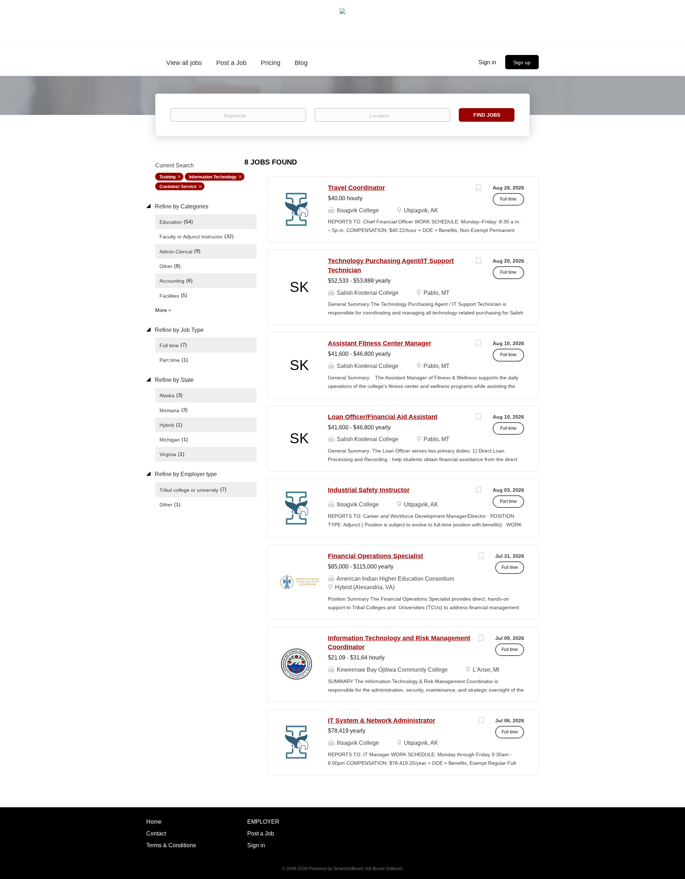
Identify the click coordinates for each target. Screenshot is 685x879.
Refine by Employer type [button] (185, 474)
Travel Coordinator (356, 187)
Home (154, 822)
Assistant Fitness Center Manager (379, 343)
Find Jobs (486, 115)
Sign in (487, 62)
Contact (156, 833)
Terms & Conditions (171, 845)
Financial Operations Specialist (375, 556)
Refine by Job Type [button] (178, 330)
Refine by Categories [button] (180, 206)
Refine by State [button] (173, 380)
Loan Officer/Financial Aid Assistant (382, 416)
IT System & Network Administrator (381, 720)
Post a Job (260, 833)
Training (167, 177)
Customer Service (178, 186)
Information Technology (213, 177)
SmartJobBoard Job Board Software (368, 868)
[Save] (478, 188)
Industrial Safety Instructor (369, 490)
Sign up (522, 62)
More (161, 310)
